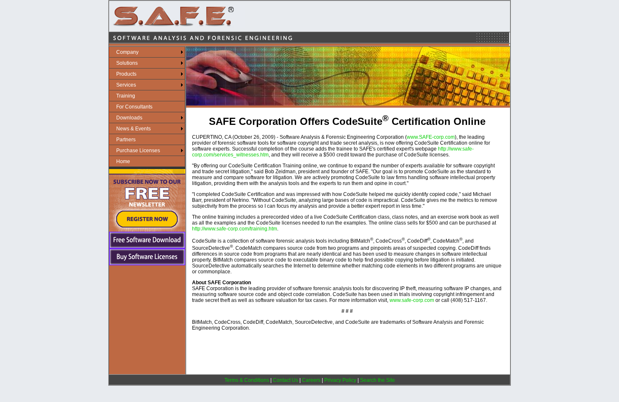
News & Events (133, 129)
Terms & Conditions (246, 380)
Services (126, 85)
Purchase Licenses (138, 150)
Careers (311, 380)
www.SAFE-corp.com (431, 137)
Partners (126, 140)
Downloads (129, 118)
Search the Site (377, 380)
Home (123, 161)
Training (125, 96)
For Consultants (134, 107)
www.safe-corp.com (412, 300)
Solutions (127, 63)
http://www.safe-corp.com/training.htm (234, 229)
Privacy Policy (340, 380)
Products (126, 74)
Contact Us (285, 380)
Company (127, 52)
